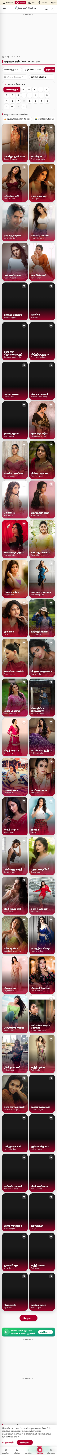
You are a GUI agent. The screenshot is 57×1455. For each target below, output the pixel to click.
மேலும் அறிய (8, 1442)
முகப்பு (5, 56)
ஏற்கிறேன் (24, 1442)
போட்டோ (15, 56)
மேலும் (27, 1318)
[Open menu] (4, 9)
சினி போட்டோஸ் (44, 119)
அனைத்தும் (12, 89)
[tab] (12, 69)
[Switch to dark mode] (46, 9)
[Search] (52, 9)
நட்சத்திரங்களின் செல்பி (17, 119)
